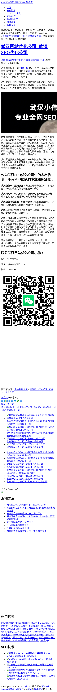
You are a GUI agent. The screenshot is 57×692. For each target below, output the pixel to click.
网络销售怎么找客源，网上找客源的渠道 (26, 531)
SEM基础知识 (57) (46, 623)
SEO (30, 689)
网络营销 (11, 22)
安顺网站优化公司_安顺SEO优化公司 (25, 464)
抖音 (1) (45, 640)
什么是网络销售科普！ (18, 525)
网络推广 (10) (7, 626)
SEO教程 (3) (48, 626)
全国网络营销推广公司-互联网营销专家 (22, 36)
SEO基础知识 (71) (28, 623)
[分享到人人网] (15, 401)
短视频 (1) (8, 637)
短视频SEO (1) (32, 637)
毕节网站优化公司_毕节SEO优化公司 (25, 467)
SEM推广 (11, 16)
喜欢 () (5, 397)
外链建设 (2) (35, 629)
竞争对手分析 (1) (38, 634)
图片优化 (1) (19, 637)
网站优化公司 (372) (10, 623)
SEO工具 (16, 13)
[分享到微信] (18, 401)
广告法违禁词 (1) (21, 640)
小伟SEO (27, 686)
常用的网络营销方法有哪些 (20, 522)
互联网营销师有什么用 (18, 528)
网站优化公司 (7, 404)
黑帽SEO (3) (7, 629)
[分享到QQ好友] (12, 401)
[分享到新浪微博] (2, 401)
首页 (9, 7)
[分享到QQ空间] (5, 401)
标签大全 (11, 25)
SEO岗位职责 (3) (21, 629)
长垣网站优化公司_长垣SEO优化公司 (19, 407)
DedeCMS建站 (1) (21, 634)
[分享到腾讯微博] (8, 401)
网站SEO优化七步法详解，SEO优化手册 (26, 505)
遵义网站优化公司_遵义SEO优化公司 (25, 478)
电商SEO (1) (45, 637)
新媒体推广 (12, 19)
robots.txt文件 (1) (42, 632)
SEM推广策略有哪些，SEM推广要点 (24, 513)
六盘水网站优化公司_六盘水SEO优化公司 (27, 481)
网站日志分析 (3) (22, 626)
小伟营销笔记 (21, 389)
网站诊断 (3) (36, 626)
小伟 (42, 60)
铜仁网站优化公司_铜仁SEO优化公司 (25, 476)
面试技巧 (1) (28, 632)
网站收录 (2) (47, 629)
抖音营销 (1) (35, 640)
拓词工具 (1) (17, 632)
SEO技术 (11, 10)
